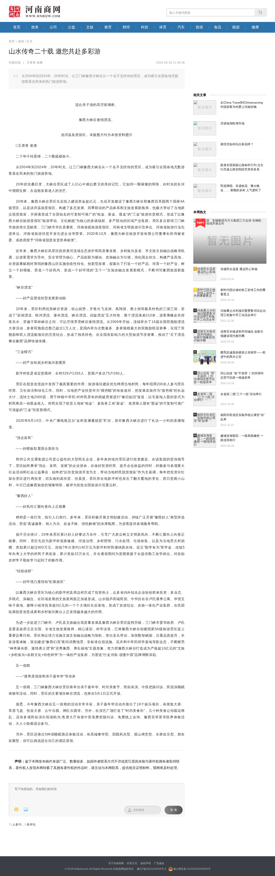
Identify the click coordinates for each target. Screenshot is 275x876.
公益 (71, 27)
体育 (163, 27)
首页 (16, 27)
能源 (236, 27)
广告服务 (159, 863)
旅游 (199, 27)
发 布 (173, 810)
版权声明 (146, 863)
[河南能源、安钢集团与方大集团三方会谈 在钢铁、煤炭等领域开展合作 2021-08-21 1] (229, 241)
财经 (126, 27)
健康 (255, 27)
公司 (53, 27)
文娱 (89, 27)
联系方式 (132, 863)
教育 (108, 27)
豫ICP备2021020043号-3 (151, 868)
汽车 (181, 27)
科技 (144, 27)
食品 (217, 27)
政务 (35, 27)
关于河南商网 (116, 863)
